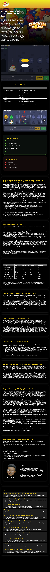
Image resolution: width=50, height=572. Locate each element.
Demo (25, 65)
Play (25, 60)
